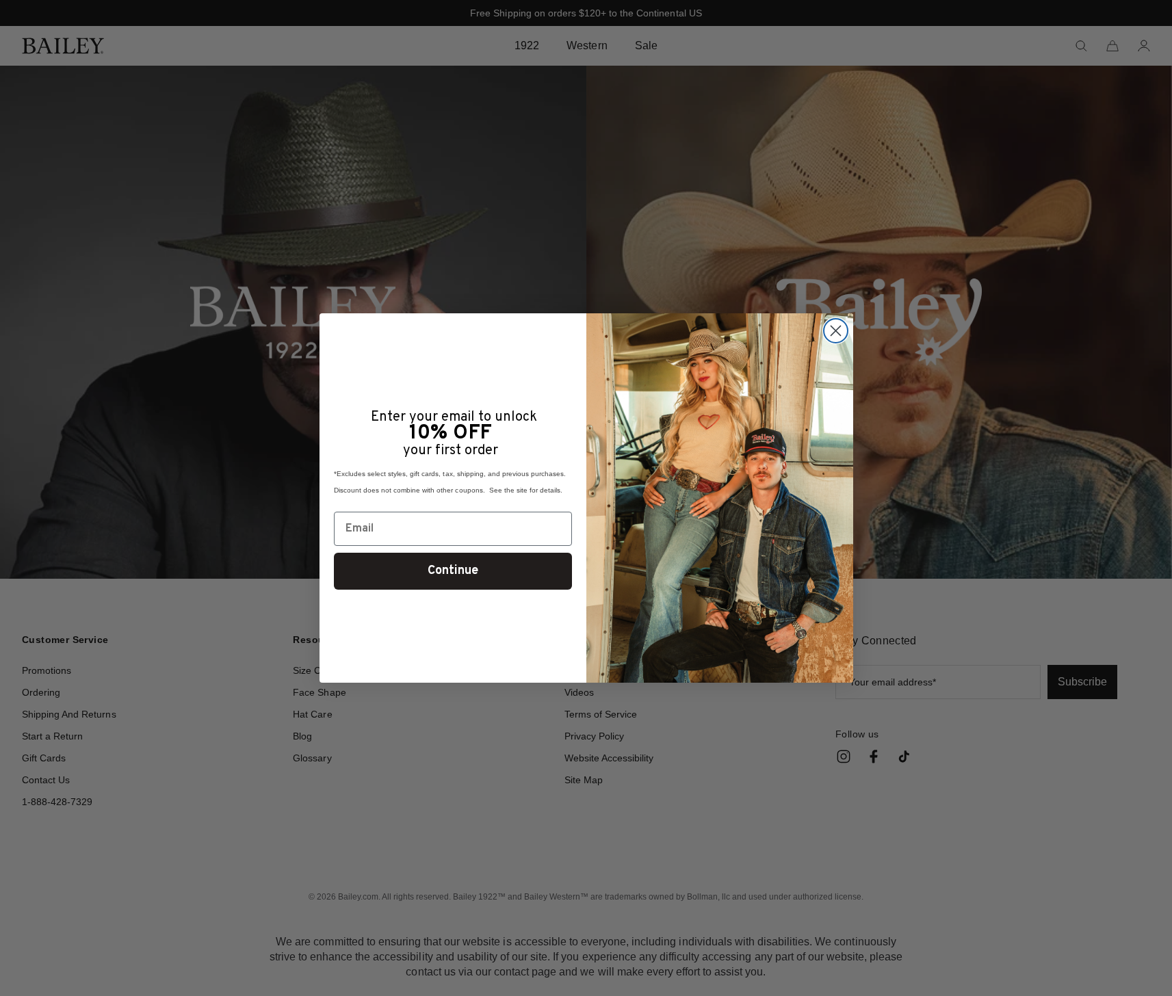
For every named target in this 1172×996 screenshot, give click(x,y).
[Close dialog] (836, 331)
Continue (453, 571)
